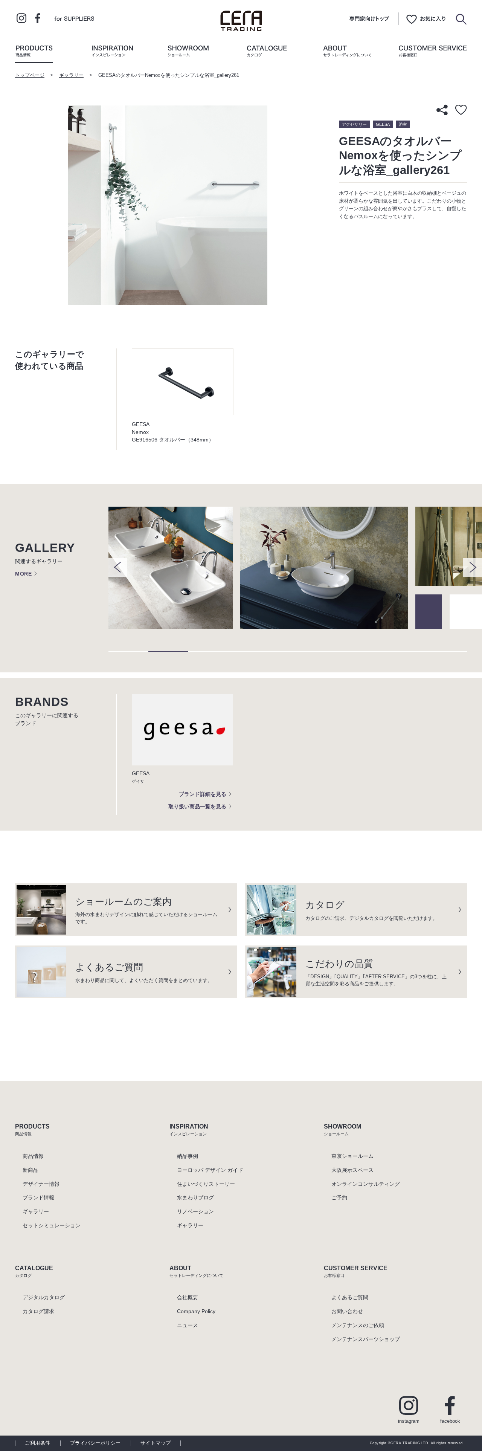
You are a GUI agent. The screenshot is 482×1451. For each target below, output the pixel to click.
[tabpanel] (174, 568)
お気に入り (425, 18)
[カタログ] (267, 52)
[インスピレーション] (112, 52)
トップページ (29, 75)
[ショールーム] (188, 52)
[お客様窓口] (432, 52)
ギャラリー (71, 75)
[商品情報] (34, 52)
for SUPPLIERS (74, 18)
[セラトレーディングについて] (347, 52)
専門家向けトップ (369, 18)
